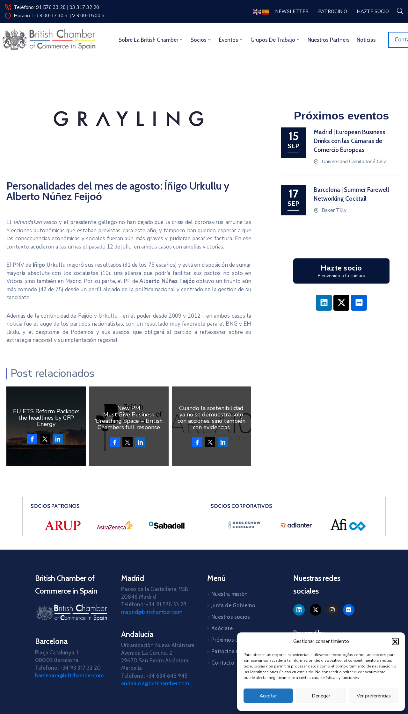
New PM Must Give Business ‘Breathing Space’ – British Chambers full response (129, 417)
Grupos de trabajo (273, 40)
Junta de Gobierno (233, 605)
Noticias (366, 40)
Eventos (228, 40)
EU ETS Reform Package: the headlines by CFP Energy (46, 417)
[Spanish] (266, 11)
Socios (199, 40)
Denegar (321, 696)
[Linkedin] (324, 303)
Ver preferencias (374, 696)
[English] (257, 11)
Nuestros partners (329, 40)
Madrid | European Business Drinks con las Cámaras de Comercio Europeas (349, 141)
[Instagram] (332, 610)
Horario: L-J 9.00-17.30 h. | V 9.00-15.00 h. (59, 15)
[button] (395, 641)
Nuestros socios (230, 617)
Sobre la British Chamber (148, 40)
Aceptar (268, 696)
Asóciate (222, 628)
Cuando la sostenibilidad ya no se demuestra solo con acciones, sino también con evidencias (211, 417)
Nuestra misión (229, 594)
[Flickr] (359, 303)
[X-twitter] (341, 303)
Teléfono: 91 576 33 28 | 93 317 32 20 (56, 7)
